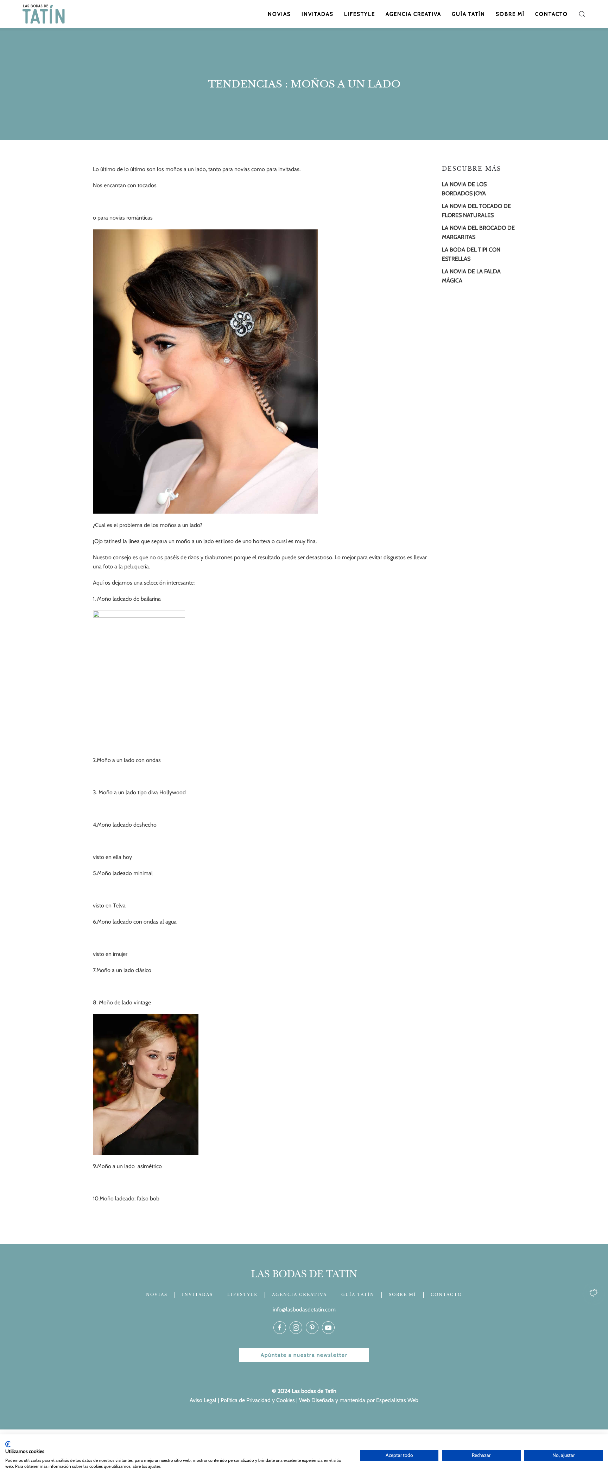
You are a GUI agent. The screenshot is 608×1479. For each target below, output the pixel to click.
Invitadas (318, 14)
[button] (581, 14)
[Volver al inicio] (44, 14)
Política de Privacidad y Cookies (258, 1400)
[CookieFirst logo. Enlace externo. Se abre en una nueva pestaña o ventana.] (8, 1444)
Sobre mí (510, 14)
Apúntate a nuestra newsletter (304, 1355)
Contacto (551, 14)
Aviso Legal (203, 1400)
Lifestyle (359, 14)
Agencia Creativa (413, 14)
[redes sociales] (279, 1327)
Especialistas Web (397, 1400)
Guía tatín (468, 14)
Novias (279, 14)
